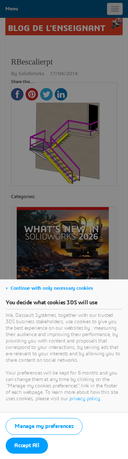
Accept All (26, 445)
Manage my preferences (44, 426)
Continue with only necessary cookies (52, 288)
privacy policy (84, 398)
